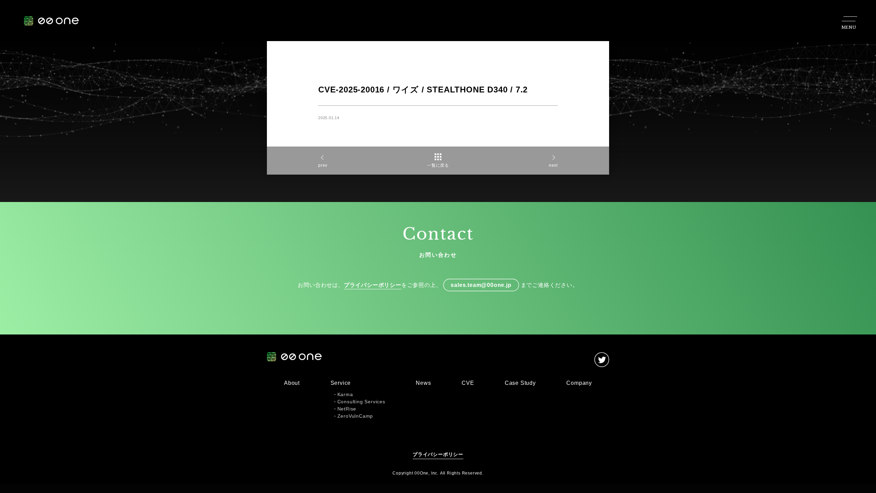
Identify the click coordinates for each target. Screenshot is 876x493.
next (553, 165)
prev (322, 165)
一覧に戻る (438, 165)
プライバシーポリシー (372, 285)
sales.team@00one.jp (481, 285)
